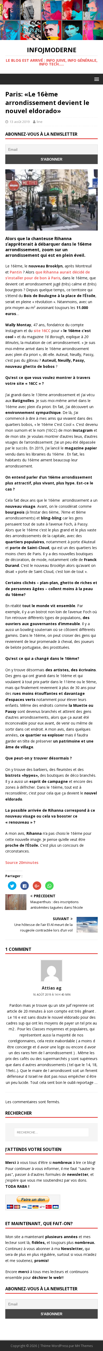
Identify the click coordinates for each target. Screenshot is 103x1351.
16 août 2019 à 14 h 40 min (52, 994)
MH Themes (84, 1346)
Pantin (16, 272)
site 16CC (42, 330)
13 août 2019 (20, 121)
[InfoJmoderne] (51, 36)
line (40, 121)
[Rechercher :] (51, 1132)
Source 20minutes (21, 862)
